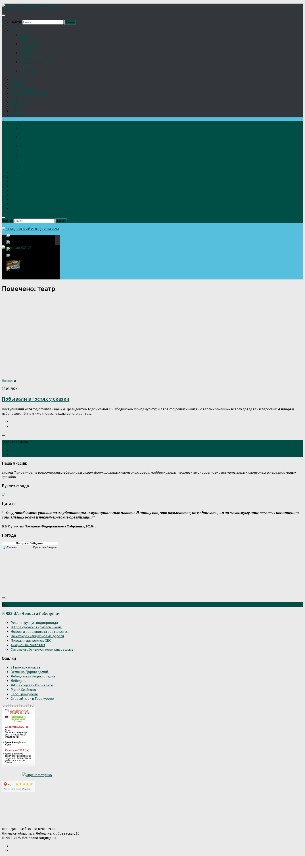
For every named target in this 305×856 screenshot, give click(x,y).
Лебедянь (18, 680)
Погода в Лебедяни (30, 543)
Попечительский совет (38, 57)
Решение (27, 75)
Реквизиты (29, 70)
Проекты (18, 84)
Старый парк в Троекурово (32, 698)
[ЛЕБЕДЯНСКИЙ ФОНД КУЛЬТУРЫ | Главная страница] (30, 6)
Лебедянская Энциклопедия (33, 676)
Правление (28, 52)
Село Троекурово (24, 694)
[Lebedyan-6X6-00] (14, 240)
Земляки (17, 110)
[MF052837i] (14, 271)
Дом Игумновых (23, 88)
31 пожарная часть (25, 667)
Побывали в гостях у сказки (35, 398)
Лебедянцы (20, 102)
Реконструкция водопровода (34, 622)
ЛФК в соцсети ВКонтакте (32, 685)
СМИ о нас (19, 106)
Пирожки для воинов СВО (31, 640)
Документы (29, 39)
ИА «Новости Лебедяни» (36, 613)
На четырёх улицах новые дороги (37, 636)
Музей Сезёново (23, 689)
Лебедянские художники (30, 93)
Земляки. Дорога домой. (30, 671)
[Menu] (3, 15)
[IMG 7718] (13, 244)
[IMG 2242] (13, 251)
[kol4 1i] (13, 264)
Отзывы (17, 115)
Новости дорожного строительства (40, 631)
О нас (15, 30)
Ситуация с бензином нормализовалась (42, 649)
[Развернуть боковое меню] (3, 435)
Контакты (28, 66)
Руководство (30, 44)
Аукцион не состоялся (28, 645)
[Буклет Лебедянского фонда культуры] (3, 495)
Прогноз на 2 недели (44, 547)
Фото (15, 97)
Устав (24, 35)
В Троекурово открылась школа (36, 627)
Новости (18, 79)
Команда (27, 48)
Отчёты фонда (31, 61)
